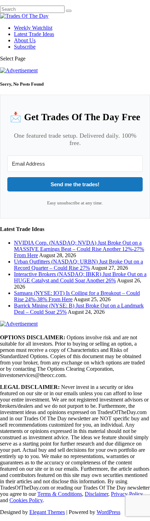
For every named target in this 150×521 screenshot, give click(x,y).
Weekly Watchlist (33, 28)
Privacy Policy (127, 494)
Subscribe (25, 47)
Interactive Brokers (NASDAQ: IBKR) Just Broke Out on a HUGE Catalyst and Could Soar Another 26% (80, 277)
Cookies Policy (26, 500)
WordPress (108, 512)
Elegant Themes (47, 512)
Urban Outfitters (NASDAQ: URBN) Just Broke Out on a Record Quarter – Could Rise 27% (78, 265)
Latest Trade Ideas (34, 34)
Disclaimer (96, 494)
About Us (25, 40)
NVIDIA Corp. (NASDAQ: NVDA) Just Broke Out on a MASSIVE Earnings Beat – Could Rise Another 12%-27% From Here (79, 249)
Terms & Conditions (59, 494)
